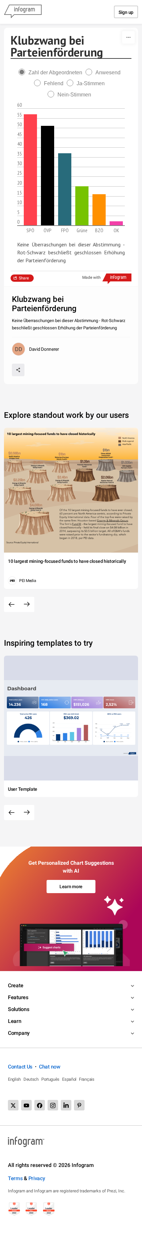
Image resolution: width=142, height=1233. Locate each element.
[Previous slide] (11, 604)
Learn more (71, 886)
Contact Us (20, 1067)
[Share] (18, 370)
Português (50, 1079)
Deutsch (31, 1079)
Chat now (49, 1067)
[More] (128, 37)
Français (86, 1079)
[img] (30, 169)
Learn (14, 1021)
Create (15, 985)
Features (18, 997)
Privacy (36, 1178)
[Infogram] (23, 12)
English (14, 1079)
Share (24, 278)
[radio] (52, 72)
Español (69, 1079)
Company (19, 1033)
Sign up (126, 12)
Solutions (18, 1009)
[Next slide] (26, 604)
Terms (15, 1178)
